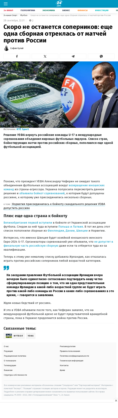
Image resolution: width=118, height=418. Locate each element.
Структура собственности (15, 375)
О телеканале (10, 360)
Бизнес (66, 10)
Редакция (8, 351)
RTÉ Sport (23, 129)
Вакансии (8, 370)
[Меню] (6, 3)
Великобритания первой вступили (28, 222)
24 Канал (8, 10)
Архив (62, 370)
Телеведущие (10, 365)
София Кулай (16, 48)
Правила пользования (70, 351)
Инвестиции (101, 10)
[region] (59, 410)
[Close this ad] (116, 400)
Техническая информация (71, 360)
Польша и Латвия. (71, 226)
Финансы (82, 10)
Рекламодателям (67, 346)
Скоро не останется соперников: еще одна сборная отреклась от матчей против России (70, 15)
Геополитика (28, 10)
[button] (17, 56)
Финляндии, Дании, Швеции (67, 230)
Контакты (64, 365)
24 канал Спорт (11, 15)
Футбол (24, 15)
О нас (6, 346)
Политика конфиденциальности (74, 356)
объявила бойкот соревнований (42, 193)
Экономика (49, 10)
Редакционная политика (15, 356)
